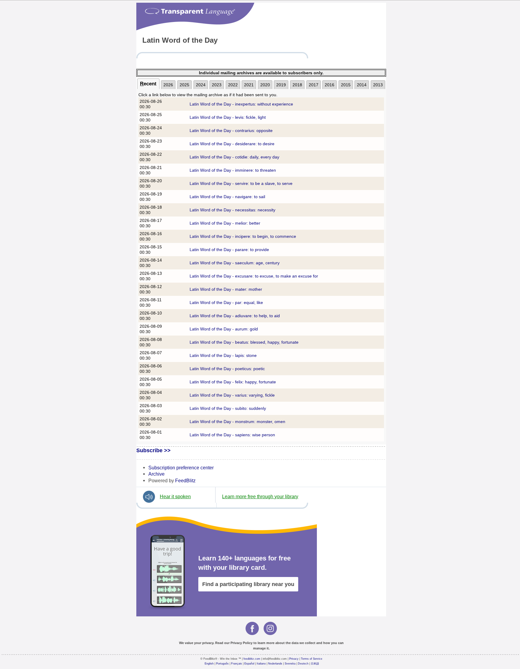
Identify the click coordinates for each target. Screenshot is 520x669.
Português (222, 663)
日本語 (315, 663)
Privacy (294, 658)
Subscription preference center (181, 467)
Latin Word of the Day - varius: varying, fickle (232, 395)
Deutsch (303, 663)
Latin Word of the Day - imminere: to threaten (233, 170)
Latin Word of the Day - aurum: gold (224, 329)
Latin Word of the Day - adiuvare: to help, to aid (235, 315)
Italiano (261, 663)
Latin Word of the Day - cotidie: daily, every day (234, 157)
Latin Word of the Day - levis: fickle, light (228, 117)
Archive (156, 474)
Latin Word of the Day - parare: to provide (229, 249)
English (209, 663)
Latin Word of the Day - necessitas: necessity (232, 209)
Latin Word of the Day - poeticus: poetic (227, 368)
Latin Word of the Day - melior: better (225, 223)
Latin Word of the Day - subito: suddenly (228, 408)
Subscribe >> (153, 450)
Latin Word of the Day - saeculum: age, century (235, 262)
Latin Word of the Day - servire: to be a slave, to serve (241, 183)
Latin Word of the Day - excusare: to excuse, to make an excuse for (254, 276)
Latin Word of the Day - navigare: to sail (227, 196)
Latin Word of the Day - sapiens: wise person (232, 434)
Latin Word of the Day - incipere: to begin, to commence (243, 236)
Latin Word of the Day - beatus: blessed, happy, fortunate (244, 342)
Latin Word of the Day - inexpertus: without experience (241, 104)
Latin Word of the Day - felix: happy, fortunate (233, 381)
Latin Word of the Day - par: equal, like (226, 302)
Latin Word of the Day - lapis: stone (223, 355)
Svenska (290, 663)
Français (236, 663)
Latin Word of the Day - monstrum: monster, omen (237, 421)
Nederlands (275, 663)
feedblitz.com (251, 658)
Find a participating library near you (248, 584)
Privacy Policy (241, 643)
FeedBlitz (185, 480)
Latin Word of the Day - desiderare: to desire (232, 143)
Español (249, 663)
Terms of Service (311, 658)
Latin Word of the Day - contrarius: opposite (231, 130)
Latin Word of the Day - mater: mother (226, 289)
